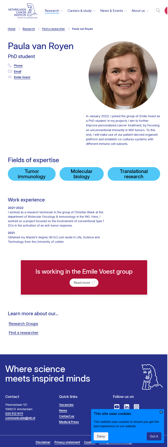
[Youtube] (117, 406)
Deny (101, 436)
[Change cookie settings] (161, 412)
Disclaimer (43, 442)
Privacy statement (67, 442)
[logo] (23, 10)
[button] (158, 11)
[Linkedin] (127, 406)
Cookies (89, 442)
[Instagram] (136, 406)
